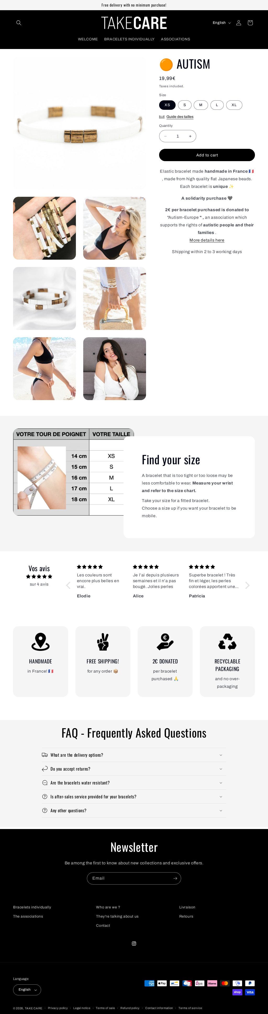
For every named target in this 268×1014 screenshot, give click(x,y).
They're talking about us (117, 916)
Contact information (159, 1008)
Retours (186, 916)
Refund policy (130, 1008)
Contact (103, 926)
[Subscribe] (175, 878)
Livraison (187, 907)
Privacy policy (58, 1008)
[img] (39, 577)
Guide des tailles (179, 117)
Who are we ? (108, 907)
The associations (28, 916)
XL (234, 105)
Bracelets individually (32, 907)
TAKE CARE (33, 1008)
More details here (206, 240)
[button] (19, 23)
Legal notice (81, 1008)
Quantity (166, 126)
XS (167, 105)
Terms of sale (105, 1008)
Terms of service (190, 1008)
